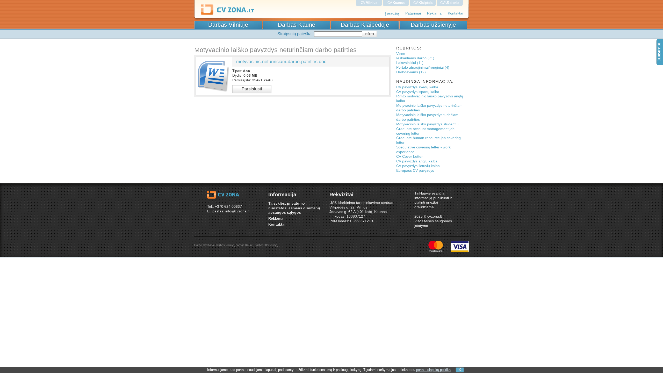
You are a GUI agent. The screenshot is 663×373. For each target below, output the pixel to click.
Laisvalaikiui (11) (409, 63)
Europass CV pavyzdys (415, 171)
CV (369, 3)
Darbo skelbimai (204, 245)
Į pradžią (392, 13)
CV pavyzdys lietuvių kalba (418, 166)
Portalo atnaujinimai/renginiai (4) (422, 67)
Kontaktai (455, 13)
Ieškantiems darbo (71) (415, 58)
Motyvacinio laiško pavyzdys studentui (427, 124)
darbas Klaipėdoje (266, 245)
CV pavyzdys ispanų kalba (417, 92)
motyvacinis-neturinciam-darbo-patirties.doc (281, 61)
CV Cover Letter (409, 157)
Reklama (434, 13)
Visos (400, 54)
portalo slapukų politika (433, 370)
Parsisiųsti (252, 89)
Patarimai (413, 13)
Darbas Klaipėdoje (365, 24)
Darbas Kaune (296, 24)
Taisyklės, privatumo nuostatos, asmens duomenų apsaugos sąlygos (294, 208)
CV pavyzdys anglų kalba (416, 161)
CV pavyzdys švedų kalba (417, 87)
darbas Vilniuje (225, 245)
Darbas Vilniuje (228, 24)
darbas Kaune (244, 245)
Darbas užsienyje (433, 24)
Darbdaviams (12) (411, 72)
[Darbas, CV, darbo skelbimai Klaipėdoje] (236, 14)
